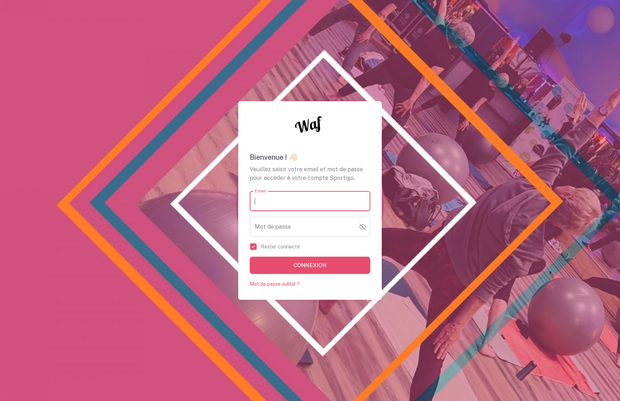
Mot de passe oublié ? (275, 284)
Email (260, 190)
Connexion (310, 265)
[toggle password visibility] (363, 227)
